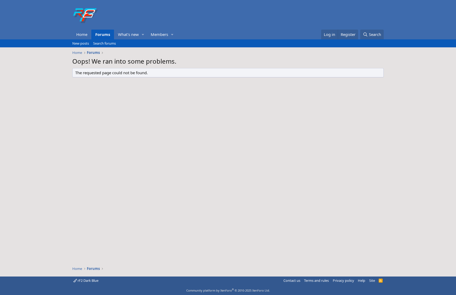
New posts (80, 43)
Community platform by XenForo (228, 290)
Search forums (104, 43)
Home (81, 34)
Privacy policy (343, 280)
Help (361, 280)
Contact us (291, 280)
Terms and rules (316, 280)
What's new (128, 34)
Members (159, 34)
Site (372, 280)
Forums (102, 34)
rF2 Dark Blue (87, 280)
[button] (143, 34)
